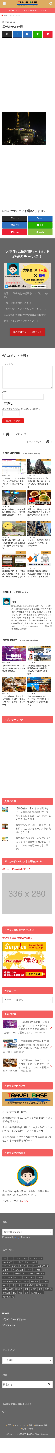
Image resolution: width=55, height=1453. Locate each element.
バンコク (37, 1270)
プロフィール (20, 1425)
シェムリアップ (42, 1266)
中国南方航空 (28, 1285)
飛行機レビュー (37, 1293)
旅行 (40, 1289)
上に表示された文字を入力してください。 (21, 408)
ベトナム (17, 1278)
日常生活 (48, 1289)
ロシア (5, 1285)
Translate (25, 1237)
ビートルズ (7, 1274)
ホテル (39, 1278)
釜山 (14, 1293)
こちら (24, 1200)
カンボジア (7, 1262)
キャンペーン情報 (10, 1266)
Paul (13, 601)
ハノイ (28, 1270)
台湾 (11, 1289)
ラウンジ (44, 1281)
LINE (11, 1258)
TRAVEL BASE (26, 1434)
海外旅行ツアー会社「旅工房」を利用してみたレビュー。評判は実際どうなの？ (33, 828)
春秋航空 (6, 1293)
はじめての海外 (21, 1258)
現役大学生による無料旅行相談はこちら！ (28, 10)
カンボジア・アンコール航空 (25, 1262)
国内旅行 (18, 1289)
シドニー (6, 1270)
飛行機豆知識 (8, 1297)
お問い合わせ (27, 1429)
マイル (25, 1281)
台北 (5, 1289)
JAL (4, 1258)
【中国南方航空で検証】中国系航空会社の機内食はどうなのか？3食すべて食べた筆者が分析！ (26, 1046)
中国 (18, 1285)
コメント (7, 364)
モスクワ (34, 1281)
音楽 (26, 1293)
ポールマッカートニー (12, 1281)
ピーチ (17, 1274)
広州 (26, 1289)
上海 (12, 1285)
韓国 (20, 1293)
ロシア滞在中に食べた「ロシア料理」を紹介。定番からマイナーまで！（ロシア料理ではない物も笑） (26, 1065)
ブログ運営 (39, 1274)
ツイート (7, 1411)
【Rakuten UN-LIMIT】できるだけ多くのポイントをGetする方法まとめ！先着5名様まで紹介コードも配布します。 (26, 1027)
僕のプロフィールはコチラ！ (27, 332)
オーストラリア (36, 1258)
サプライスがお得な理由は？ (17, 937)
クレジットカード (27, 1266)
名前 (4, 392)
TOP (9, 1425)
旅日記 (33, 1289)
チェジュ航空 (18, 1270)
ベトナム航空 (29, 1278)
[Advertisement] (27, 75)
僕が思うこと (41, 1285)
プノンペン (7, 1278)
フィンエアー (27, 1274)
